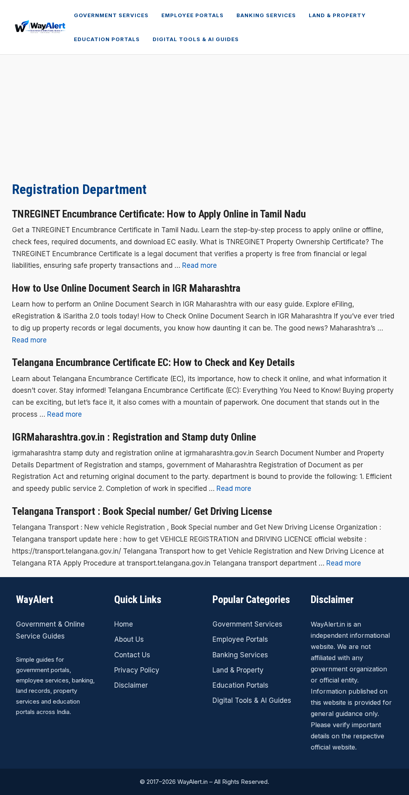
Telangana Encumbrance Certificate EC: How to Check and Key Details (153, 362)
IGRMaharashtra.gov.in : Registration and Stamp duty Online (134, 437)
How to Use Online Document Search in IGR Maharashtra (126, 288)
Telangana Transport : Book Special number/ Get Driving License (142, 511)
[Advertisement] (204, 114)
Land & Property (337, 15)
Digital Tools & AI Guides (196, 39)
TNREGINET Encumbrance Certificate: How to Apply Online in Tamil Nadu (159, 214)
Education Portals (107, 39)
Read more (199, 265)
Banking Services (266, 15)
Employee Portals (192, 15)
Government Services (111, 15)
